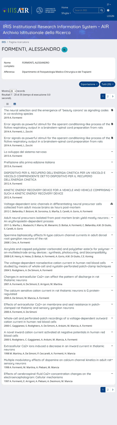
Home (64, 7)
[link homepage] (17, 10)
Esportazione (88, 84)
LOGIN (110, 16)
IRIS (4, 42)
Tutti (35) (107, 84)
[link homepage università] (46, 10)
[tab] (7, 104)
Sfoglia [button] (65, 13)
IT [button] (108, 4)
